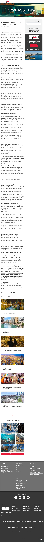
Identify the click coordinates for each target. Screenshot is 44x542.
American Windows (14, 239)
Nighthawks (7, 121)
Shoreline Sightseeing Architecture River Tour (12, 277)
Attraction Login (37, 510)
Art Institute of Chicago (8, 259)
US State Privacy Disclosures (9, 521)
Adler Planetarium (14, 274)
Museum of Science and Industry (15, 273)
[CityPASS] (8, 2)
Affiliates (36, 508)
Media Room (26, 506)
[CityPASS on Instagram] (24, 497)
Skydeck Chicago (5, 274)
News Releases (26, 508)
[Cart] (42, 1)
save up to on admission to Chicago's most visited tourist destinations (12, 270)
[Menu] (2, 1)
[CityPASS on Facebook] (15, 497)
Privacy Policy (28, 521)
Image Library (26, 510)
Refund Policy (20, 521)
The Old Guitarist (16, 206)
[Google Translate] (22, 539)
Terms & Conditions (37, 521)
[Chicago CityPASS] (33, 37)
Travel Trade (36, 506)
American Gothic (5, 167)
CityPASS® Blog (4, 20)
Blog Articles (15, 508)
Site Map (15, 523)
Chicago (10, 20)
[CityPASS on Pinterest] (20, 497)
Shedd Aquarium (19, 276)
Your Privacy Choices (26, 523)
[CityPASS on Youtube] (28, 497)
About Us (14, 506)
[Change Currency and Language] (38, 1)
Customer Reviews (16, 510)
